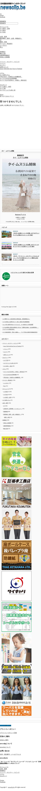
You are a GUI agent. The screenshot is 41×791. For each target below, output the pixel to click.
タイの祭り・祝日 (5, 86)
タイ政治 (3, 30)
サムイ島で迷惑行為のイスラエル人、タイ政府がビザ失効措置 (17, 324)
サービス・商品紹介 (6, 43)
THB (10, 306)
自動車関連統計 (5, 55)
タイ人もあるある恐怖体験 (8, 78)
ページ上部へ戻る (5, 725)
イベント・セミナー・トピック (10, 61)
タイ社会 (3, 32)
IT (0, 40)
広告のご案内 (4, 740)
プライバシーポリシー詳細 (8, 733)
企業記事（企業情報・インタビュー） (12, 408)
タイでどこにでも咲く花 (7, 90)
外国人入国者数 (5, 57)
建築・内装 (3, 42)
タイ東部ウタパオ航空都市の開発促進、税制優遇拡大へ (16, 319)
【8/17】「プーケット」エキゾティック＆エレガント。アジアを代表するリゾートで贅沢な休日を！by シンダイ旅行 (26, 257)
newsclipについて (5, 747)
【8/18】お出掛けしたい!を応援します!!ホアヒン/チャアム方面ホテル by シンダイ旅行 (26, 234)
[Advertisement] (20, 126)
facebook (2, 17)
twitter (2, 15)
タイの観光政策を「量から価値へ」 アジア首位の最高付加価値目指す (20, 332)
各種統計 (3, 52)
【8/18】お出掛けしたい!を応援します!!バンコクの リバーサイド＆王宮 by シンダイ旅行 (26, 245)
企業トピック (4, 67)
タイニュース (4, 27)
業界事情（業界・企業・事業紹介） (11, 38)
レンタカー (3, 45)
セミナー (3, 65)
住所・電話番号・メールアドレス (10, 754)
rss (0, 14)
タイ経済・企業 (5, 28)
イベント (3, 63)
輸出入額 (3, 53)
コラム (2, 73)
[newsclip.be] (13, 9)
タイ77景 (3, 88)
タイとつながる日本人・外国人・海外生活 (13, 80)
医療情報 (5, 411)
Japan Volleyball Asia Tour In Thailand (11, 68)
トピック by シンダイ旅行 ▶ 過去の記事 (22, 272)
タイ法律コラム (5, 75)
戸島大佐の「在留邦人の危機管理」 (11, 76)
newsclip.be (4, 758)
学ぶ (1, 47)
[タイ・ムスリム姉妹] (21, 212)
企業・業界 (3, 36)
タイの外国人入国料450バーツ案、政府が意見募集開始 (15, 321)
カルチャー (3, 85)
